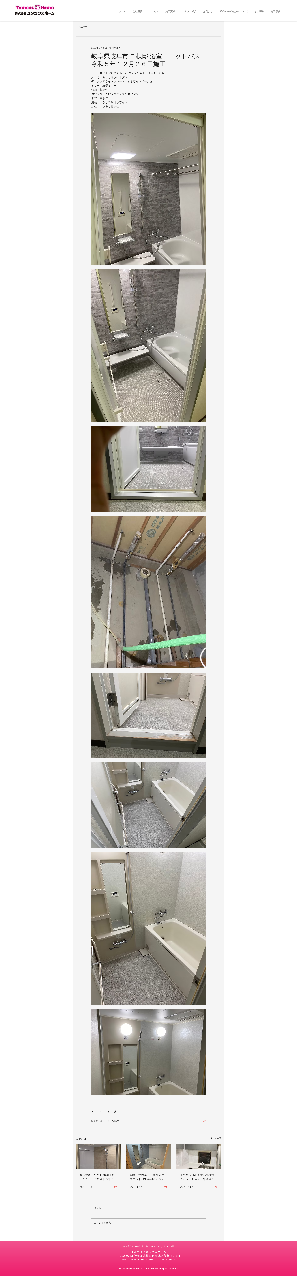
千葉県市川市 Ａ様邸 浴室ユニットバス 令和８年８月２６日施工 (198, 1177)
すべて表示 (215, 1138)
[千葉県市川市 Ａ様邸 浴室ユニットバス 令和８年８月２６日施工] (198, 1156)
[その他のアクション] (204, 48)
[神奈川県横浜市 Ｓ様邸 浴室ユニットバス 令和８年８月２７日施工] (148, 1156)
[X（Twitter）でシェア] (100, 1111)
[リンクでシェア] (115, 1111)
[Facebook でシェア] (92, 1111)
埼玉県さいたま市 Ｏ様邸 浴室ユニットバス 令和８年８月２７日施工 (98, 1177)
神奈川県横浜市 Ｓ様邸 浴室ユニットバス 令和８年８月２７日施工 (148, 1177)
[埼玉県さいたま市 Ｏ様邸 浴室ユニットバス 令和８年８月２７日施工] (98, 1156)
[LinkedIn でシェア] (107, 1111)
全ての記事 (81, 27)
